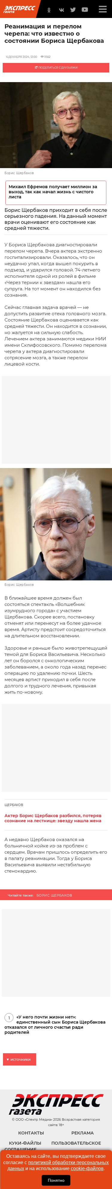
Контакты (31, 1133)
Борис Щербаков (54, 895)
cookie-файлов (87, 1168)
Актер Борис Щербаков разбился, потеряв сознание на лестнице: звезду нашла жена (53, 818)
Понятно (56, 1180)
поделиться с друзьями (57, 67)
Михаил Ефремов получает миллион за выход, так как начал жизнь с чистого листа (53, 192)
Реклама (82, 1133)
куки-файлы (25, 1143)
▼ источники (18, 1059)
